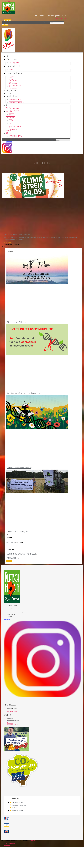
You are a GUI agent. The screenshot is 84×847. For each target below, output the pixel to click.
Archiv (9, 542)
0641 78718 (60, 18)
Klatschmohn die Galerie (15, 101)
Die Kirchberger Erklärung (16, 322)
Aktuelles (11, 69)
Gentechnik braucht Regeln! (17, 531)
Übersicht (11, 76)
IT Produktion (32, 840)
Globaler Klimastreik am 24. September (17, 234)
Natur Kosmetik (13, 129)
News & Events (14, 66)
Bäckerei (11, 79)
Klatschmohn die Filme (15, 99)
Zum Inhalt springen (6, 1)
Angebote (8, 130)
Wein (10, 86)
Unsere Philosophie (14, 62)
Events (11, 114)
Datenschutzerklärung (13, 720)
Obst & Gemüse (13, 80)
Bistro (10, 77)
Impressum (10, 718)
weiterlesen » (7, 242)
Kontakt (8, 132)
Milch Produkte (13, 83)
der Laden (12, 59)
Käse (10, 82)
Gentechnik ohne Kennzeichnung (19, 467)
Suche (46, 22)
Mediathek (12, 96)
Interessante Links (12, 708)
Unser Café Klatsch (14, 110)
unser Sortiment (15, 73)
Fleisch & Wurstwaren (15, 85)
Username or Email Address (20, 553)
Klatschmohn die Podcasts (16, 102)
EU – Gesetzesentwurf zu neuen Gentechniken (24, 393)
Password (11, 557)
